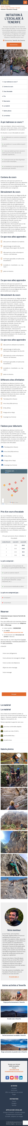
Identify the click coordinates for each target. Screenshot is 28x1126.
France (14, 1101)
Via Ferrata (14, 1090)
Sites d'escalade (8, 91)
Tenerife (14, 1105)
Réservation (13, 45)
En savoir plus (13, 977)
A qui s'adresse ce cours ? (11, 82)
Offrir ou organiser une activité (14, 1092)
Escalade (7, 6)
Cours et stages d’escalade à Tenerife (10, 8)
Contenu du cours (8, 86)
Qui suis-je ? (19, 1124)
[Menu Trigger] (25, 2)
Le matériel (7, 106)
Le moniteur (7, 115)
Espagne (14, 1103)
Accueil (2, 6)
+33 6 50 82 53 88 (14, 1069)
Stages (14, 1094)
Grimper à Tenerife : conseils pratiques (14, 1112)
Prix (5, 96)
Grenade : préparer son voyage (14, 1116)
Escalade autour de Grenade (14, 1114)
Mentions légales (10, 1124)
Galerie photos (7, 111)
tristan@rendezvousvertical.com (13, 632)
